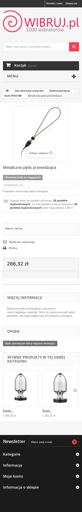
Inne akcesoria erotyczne (29, 90)
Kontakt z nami (54, 3)
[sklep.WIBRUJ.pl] (41, 21)
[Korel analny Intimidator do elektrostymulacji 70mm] (60, 388)
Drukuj (13, 247)
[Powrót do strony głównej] (7, 90)
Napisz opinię (13, 228)
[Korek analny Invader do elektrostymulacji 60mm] (20, 388)
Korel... (47, 410)
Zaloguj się (71, 3)
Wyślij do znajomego (22, 241)
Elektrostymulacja (59, 90)
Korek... (8, 410)
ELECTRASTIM (13, 95)
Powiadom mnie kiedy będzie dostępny (25, 191)
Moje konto (13, 476)
